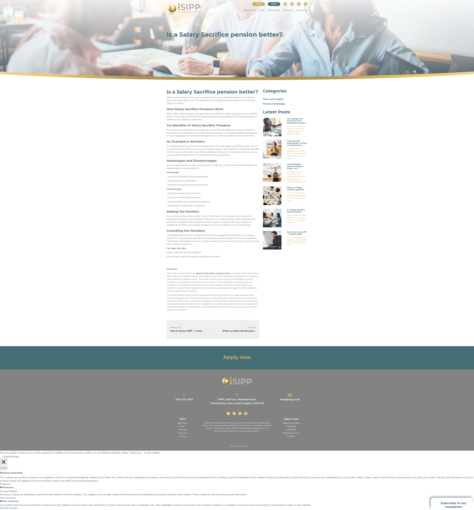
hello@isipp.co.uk (290, 399)
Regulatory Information (291, 423)
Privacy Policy (291, 426)
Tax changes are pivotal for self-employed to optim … (297, 121)
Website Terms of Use (291, 433)
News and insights (273, 99)
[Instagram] (292, 4)
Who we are (274, 10)
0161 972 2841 (184, 399)
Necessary (8, 487)
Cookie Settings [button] (10, 456)
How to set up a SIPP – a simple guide (187, 330)
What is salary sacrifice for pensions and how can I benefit (193, 256)
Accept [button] (147, 452)
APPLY (274, 4)
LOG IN (258, 4)
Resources (288, 10)
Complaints (291, 436)
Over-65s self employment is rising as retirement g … (297, 143)
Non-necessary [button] (8, 498)
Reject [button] (156, 452)
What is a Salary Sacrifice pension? (239, 330)
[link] (184, 9)
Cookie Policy (291, 430)
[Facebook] (285, 4)
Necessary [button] (5, 484)
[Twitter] (299, 4)
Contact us (301, 10)
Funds (262, 10)
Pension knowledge (274, 103)
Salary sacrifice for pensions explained (184, 252)
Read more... (136, 452)
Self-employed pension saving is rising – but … (295, 166)
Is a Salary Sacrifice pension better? (296, 211)
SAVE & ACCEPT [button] (9, 508)
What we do (250, 10)
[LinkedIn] (305, 4)
